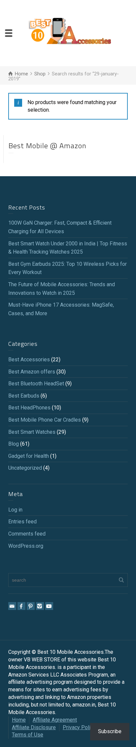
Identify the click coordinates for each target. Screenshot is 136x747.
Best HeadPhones (29, 407)
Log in (15, 510)
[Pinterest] (31, 606)
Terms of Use (27, 735)
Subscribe (109, 731)
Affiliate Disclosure (34, 727)
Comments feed (27, 534)
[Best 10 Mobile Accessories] (69, 33)
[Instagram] (40, 606)
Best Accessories (29, 359)
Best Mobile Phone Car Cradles (44, 420)
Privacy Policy (79, 727)
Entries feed (22, 521)
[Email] (12, 606)
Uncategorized (25, 468)
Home (19, 720)
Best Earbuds (23, 396)
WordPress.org (25, 546)
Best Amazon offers (31, 372)
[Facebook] (21, 606)
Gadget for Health (28, 456)
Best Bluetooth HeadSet (36, 383)
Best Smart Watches (31, 432)
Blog (13, 444)
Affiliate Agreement (55, 720)
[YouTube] (49, 606)
